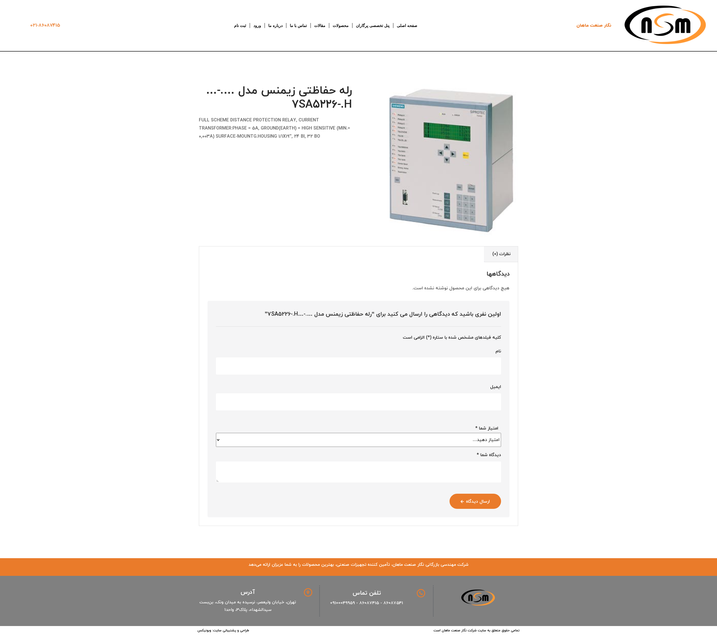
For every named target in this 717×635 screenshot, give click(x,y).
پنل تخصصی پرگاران (373, 25)
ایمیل (495, 387)
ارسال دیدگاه (478, 501)
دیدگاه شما (489, 455)
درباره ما (275, 25)
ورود (257, 25)
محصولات (341, 25)
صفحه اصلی (407, 25)
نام (498, 351)
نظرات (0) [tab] (501, 254)
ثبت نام (240, 25)
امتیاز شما (486, 428)
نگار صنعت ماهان (593, 25)
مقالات (319, 25)
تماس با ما (298, 25)
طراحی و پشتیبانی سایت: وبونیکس (223, 630)
